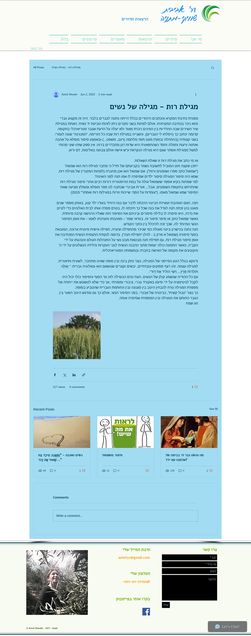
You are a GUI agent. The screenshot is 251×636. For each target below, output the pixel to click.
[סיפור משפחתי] (125, 432)
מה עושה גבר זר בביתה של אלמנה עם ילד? (185, 457)
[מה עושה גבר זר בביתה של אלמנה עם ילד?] (189, 432)
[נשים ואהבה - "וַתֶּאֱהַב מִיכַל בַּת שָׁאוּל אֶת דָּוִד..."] (62, 432)
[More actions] (195, 94)
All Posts (38, 67)
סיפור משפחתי (112, 455)
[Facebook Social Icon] (146, 611)
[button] (213, 67)
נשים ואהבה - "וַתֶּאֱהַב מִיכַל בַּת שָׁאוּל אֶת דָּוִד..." (60, 457)
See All (213, 408)
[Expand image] (77, 335)
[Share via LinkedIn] (74, 375)
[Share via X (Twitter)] (64, 375)
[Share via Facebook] (55, 375)
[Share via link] (83, 375)
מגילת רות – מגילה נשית (66, 67)
